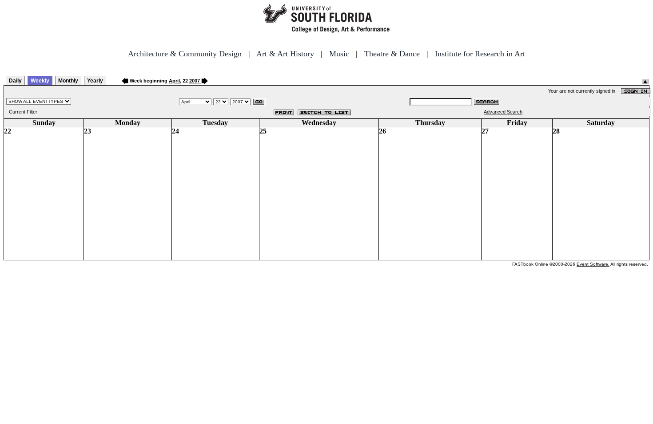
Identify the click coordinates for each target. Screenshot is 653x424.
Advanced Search (503, 111)
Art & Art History (285, 53)
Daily (15, 81)
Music (339, 53)
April (174, 80)
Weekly (40, 81)
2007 (194, 80)
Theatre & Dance (392, 53)
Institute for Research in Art (480, 53)
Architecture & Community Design (185, 53)
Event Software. (593, 264)
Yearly (95, 81)
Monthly (68, 81)
